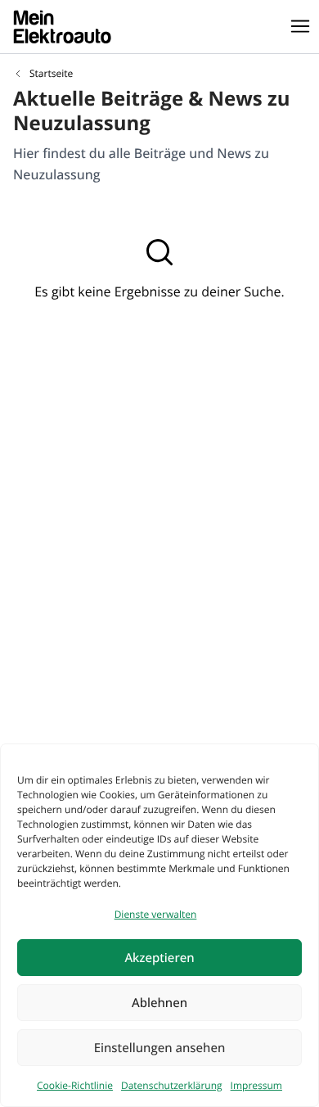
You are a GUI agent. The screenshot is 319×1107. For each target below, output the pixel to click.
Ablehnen (159, 1003)
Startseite (51, 73)
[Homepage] (62, 26)
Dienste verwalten (156, 914)
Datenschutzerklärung (171, 1085)
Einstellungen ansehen (160, 1048)
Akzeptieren (159, 958)
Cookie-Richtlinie (75, 1085)
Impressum (256, 1085)
